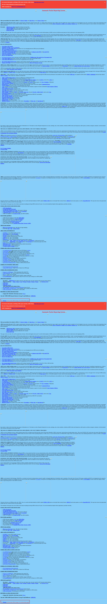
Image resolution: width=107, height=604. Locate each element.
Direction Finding (61, 135)
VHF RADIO (5, 251)
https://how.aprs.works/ (39, 2)
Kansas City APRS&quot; (8, 272)
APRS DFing (21, 217)
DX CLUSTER (6, 253)
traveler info (55, 135)
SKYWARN (5, 260)
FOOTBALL (5, 254)
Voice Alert (10, 137)
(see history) (38, 177)
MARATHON (6, 258)
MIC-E (4, 274)
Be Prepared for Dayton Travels (8, 57)
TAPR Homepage (6, 273)
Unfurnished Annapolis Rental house (17, 287)
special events (71, 136)
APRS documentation (7, 289)
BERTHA (5, 257)
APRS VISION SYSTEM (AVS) (9, 288)
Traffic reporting (13, 136)
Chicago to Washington (10, 47)
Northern (31, 82)
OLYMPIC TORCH (7, 259)
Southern (25, 82)
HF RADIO (5, 252)
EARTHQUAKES (6, 261)
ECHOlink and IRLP (4, 136)
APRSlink (58, 137)
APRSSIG (33, 296)
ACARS (5, 255)
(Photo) (24, 293)
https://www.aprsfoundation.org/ (18, 6)
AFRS (3, 86)
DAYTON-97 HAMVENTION (9, 262)
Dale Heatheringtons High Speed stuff (10, 266)
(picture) (28, 250)
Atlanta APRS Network (7, 267)
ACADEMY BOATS (7, 250)
